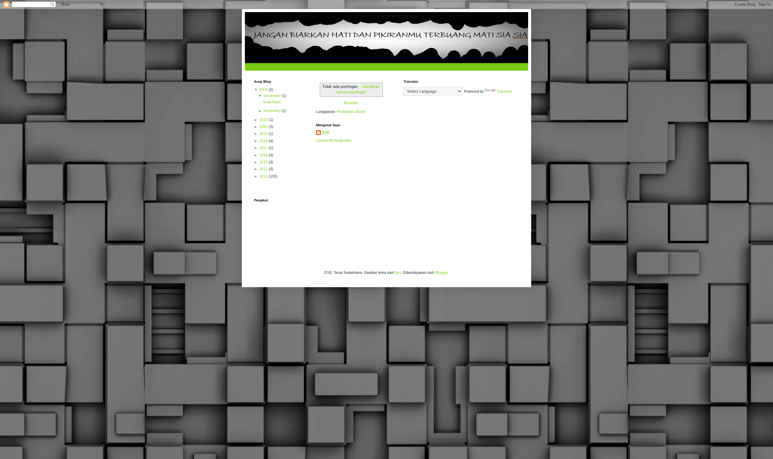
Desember (273, 96)
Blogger (441, 273)
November (273, 111)
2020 (264, 127)
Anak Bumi (272, 102)
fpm (398, 273)
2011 (264, 176)
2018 (264, 141)
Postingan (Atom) (351, 112)
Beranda (351, 103)
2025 (264, 90)
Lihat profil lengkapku (333, 140)
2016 (264, 155)
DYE (326, 132)
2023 (264, 120)
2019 (264, 134)
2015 (264, 162)
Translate (504, 91)
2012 (264, 169)
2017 (264, 148)
